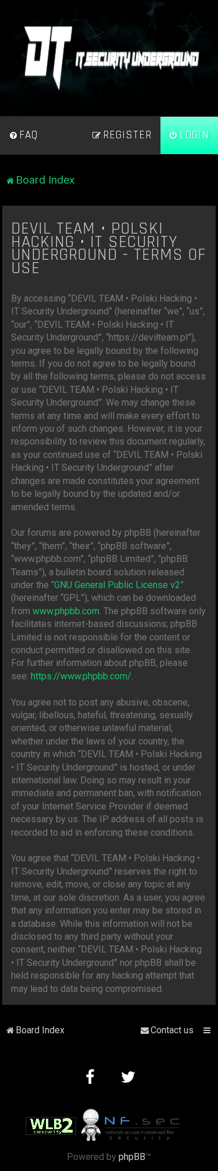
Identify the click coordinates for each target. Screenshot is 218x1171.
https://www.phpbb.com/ (81, 676)
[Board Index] (109, 58)
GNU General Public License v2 (117, 584)
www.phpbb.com (66, 611)
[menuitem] (23, 135)
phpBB (132, 1156)
